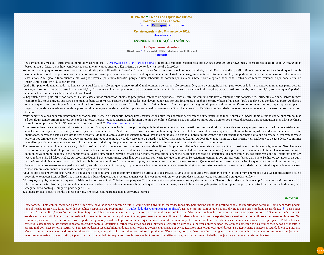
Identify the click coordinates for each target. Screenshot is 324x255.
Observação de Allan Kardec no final (132, 62)
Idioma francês (162, 35)
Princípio (159, 25)
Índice (144, 25)
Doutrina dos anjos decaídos (124, 123)
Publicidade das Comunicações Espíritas (154, 208)
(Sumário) (162, 54)
